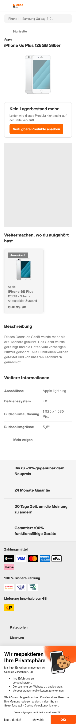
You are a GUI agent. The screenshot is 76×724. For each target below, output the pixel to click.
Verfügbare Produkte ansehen (36, 129)
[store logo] (18, 6)
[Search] (66, 18)
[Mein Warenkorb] (70, 5)
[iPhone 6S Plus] (24, 269)
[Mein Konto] (62, 5)
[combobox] (32, 19)
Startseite (20, 31)
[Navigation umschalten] (6, 5)
